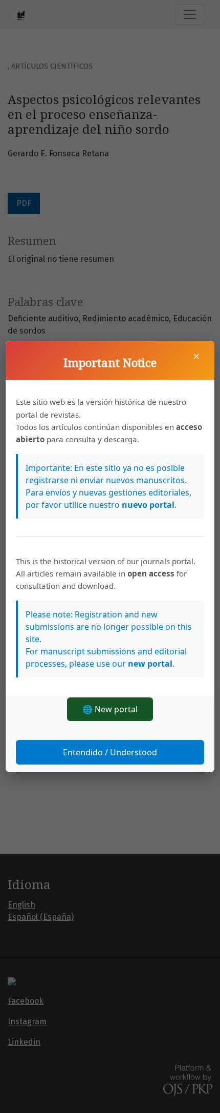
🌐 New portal (110, 709)
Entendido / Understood (110, 752)
